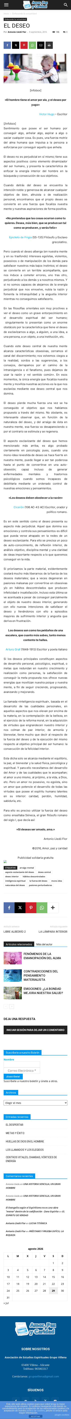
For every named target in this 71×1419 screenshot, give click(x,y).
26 (27, 1290)
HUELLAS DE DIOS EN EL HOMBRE (25, 1141)
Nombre (9, 1059)
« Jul (6, 1303)
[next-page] (11, 1006)
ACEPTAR (35, 1416)
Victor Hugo (46, 114)
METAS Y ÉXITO (15, 1133)
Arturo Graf (13, 649)
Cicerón (19, 507)
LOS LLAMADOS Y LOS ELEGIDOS (25, 1149)
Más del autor (44, 944)
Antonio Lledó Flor (17, 32)
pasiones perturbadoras (40, 885)
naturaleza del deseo (15, 885)
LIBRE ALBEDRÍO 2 (15, 931)
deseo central (44, 872)
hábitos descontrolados (34, 876)
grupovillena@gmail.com (44, 1376)
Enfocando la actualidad (24, 13)
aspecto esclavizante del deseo (19, 872)
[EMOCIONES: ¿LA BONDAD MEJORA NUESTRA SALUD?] (13, 993)
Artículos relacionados (19, 944)
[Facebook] (7, 45)
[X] (15, 45)
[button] (6, 5)
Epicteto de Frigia (20, 237)
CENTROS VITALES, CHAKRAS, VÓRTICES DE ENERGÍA (31, 1159)
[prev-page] (6, 1006)
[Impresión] (49, 45)
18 (17, 1284)
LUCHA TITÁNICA (38, 1223)
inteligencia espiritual (15, 880)
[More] (53, 907)
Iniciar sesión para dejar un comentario (35, 1029)
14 (44, 1277)
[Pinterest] (24, 45)
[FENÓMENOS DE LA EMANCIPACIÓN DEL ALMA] (13, 958)
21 (44, 1284)
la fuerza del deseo (38, 880)
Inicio (6, 13)
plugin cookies (62, 1415)
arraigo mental (27, 867)
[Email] (40, 45)
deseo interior (12, 876)
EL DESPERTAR (14, 1124)
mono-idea (56, 880)
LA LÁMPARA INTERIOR (53, 931)
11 (17, 1277)
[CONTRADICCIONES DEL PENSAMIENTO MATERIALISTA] (13, 975)
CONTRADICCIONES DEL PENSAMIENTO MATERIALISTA (41, 975)
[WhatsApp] (32, 45)
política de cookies (35, 1410)
